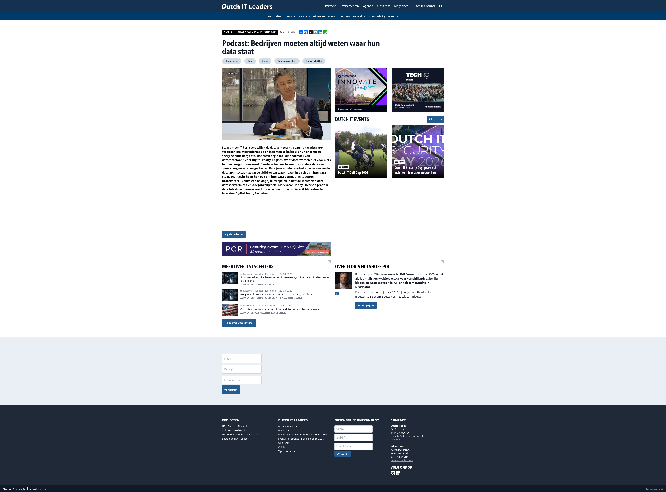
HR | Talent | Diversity (235, 426)
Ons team (283, 442)
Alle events (435, 119)
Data (250, 61)
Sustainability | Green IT (236, 438)
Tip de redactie (234, 234)
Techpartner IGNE (654, 488)
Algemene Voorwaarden (15, 488)
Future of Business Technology (240, 434)
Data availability (314, 61)
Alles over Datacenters (239, 322)
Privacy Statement (37, 488)
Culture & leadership (234, 430)
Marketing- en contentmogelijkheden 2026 (302, 434)
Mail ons (395, 439)
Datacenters (231, 61)
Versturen (230, 390)
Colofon (282, 447)
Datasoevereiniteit (287, 61)
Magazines (284, 430)
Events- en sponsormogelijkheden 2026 (301, 438)
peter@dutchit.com (402, 460)
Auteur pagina (365, 305)
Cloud (265, 61)
